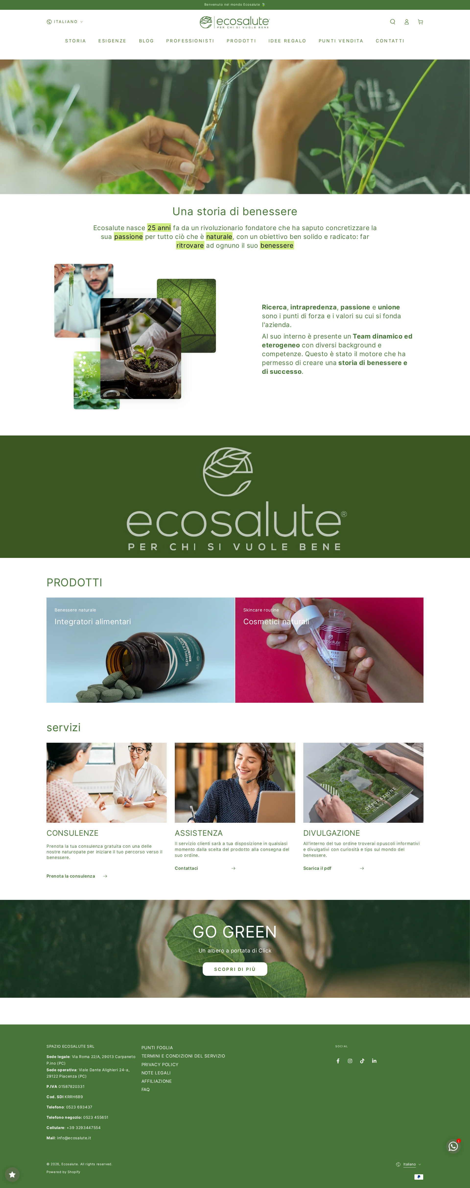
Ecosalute (69, 1164)
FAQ (145, 1089)
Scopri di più (235, 969)
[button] (393, 22)
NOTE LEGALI (156, 1072)
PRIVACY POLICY (160, 1064)
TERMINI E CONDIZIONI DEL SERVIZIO (183, 1056)
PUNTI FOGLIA (157, 1047)
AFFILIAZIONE (156, 1081)
